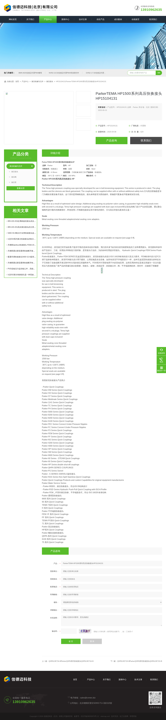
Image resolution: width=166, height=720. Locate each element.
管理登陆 (133, 716)
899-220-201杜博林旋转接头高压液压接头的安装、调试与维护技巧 (22, 221)
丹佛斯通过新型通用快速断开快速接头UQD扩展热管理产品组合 (22, 263)
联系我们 (153, 19)
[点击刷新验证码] (85, 631)
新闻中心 (65, 19)
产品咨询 (111, 140)
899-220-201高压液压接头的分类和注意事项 (22, 227)
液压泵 (13, 182)
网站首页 (13, 19)
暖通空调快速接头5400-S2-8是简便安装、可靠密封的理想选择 (22, 257)
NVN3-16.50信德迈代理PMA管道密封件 (64, 73)
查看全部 (21, 188)
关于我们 (30, 19)
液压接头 (49, 81)
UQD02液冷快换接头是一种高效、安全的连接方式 (22, 275)
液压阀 (13, 177)
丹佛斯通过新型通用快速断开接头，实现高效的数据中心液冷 (22, 251)
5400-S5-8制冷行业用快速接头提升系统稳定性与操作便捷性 (22, 233)
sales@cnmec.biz (88, 698)
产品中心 (48, 19)
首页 (17, 81)
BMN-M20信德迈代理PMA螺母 (30, 73)
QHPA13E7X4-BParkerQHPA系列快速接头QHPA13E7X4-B (71, 661)
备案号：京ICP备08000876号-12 (86, 716)
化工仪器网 (124, 716)
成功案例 (118, 19)
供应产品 (100, 19)
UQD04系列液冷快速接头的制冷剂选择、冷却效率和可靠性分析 (22, 239)
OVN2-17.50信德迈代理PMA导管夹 (99, 73)
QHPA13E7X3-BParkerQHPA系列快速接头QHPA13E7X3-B (139, 661)
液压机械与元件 (37, 81)
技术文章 (83, 19)
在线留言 (135, 19)
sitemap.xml (105, 716)
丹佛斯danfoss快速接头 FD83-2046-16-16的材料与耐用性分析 (22, 245)
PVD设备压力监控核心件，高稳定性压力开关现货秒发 (22, 269)
